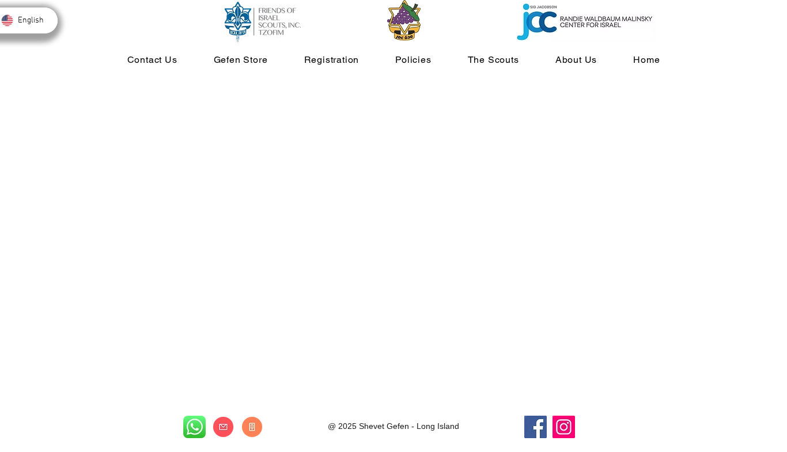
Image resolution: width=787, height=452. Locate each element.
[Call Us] (252, 427)
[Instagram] (564, 427)
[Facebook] (535, 427)
